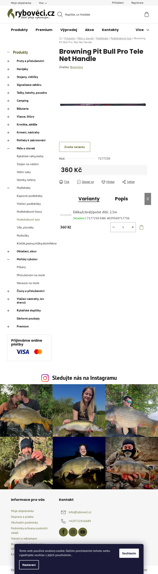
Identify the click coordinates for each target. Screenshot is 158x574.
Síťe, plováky (25, 227)
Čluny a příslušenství (31, 291)
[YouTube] (82, 532)
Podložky (23, 235)
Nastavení (29, 565)
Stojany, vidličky (27, 77)
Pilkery (21, 267)
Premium (23, 326)
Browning (76, 67)
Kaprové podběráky (29, 196)
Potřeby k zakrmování (31, 140)
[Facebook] (63, 532)
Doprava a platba (22, 517)
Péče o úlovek (26, 148)
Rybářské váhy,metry (30, 156)
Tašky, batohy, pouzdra (32, 93)
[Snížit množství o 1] (113, 227)
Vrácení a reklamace (24, 538)
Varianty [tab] (89, 199)
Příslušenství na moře (31, 275)
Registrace (137, 2)
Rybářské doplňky (29, 310)
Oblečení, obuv (27, 251)
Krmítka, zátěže (27, 124)
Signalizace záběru (29, 85)
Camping (23, 100)
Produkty (20, 52)
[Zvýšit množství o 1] (133, 227)
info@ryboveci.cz (80, 512)
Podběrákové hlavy (29, 211)
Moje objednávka (21, 3)
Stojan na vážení (28, 164)
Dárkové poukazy (28, 318)
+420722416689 (80, 521)
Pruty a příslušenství (30, 61)
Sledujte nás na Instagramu (84, 377)
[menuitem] (19, 29)
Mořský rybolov (27, 259)
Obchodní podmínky (24, 522)
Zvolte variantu (74, 147)
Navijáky (22, 69)
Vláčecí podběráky (29, 204)
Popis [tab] (121, 199)
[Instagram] (73, 532)
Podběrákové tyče (28, 219)
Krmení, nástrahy (28, 132)
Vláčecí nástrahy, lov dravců (30, 300)
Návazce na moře (28, 283)
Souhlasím (129, 553)
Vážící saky (24, 172)
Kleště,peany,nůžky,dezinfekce (34, 243)
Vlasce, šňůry (25, 116)
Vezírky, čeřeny (26, 180)
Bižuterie (23, 108)
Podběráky (23, 188)
